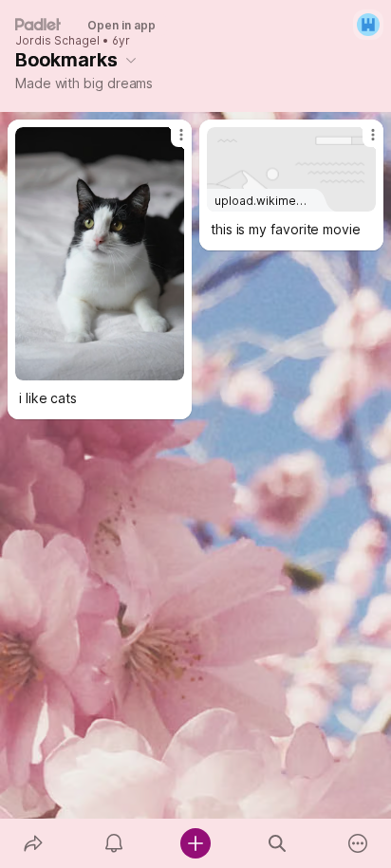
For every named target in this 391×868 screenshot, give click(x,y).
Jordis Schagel (57, 40)
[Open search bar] (277, 843)
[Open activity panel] (114, 843)
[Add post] (195, 843)
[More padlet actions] (357, 843)
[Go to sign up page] (368, 24)
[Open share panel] (33, 843)
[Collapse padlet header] (131, 59)
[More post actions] (169, 142)
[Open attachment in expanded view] (99, 253)
